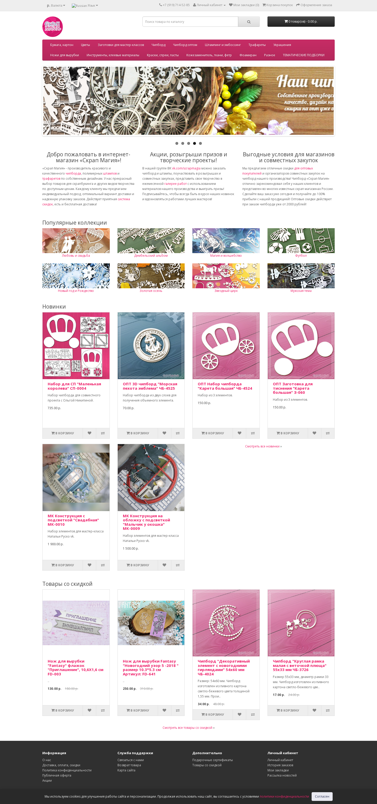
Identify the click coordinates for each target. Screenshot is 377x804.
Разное (269, 55)
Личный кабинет (280, 760)
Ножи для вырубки (64, 55)
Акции (47, 780)
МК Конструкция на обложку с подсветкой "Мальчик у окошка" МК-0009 (146, 522)
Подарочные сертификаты (212, 760)
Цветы (85, 45)
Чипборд (158, 45)
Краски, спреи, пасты (163, 55)
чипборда (73, 173)
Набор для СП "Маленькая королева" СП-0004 (74, 386)
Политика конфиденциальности (67, 770)
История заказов (280, 765)
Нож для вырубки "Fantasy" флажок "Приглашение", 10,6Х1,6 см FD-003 (75, 667)
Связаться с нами (130, 760)
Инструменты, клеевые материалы (113, 55)
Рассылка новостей (282, 775)
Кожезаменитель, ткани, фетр (209, 55)
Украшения (282, 45)
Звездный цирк (226, 291)
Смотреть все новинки (262, 446)
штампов (110, 173)
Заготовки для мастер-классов (121, 45)
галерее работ (175, 183)
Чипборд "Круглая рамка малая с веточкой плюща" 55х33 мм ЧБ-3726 (299, 665)
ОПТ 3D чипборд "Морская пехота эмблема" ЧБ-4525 (150, 386)
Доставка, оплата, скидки (61, 765)
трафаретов (51, 178)
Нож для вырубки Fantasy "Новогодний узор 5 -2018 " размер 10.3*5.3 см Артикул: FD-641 (150, 667)
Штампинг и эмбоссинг (223, 45)
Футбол (301, 255)
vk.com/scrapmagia (186, 168)
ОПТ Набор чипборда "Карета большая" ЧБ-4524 (225, 386)
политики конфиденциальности (284, 796)
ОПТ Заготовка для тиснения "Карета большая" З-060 (293, 388)
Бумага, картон (61, 45)
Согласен (322, 796)
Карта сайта (126, 770)
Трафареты (257, 45)
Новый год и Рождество (76, 291)
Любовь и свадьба (76, 255)
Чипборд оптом (185, 45)
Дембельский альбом (151, 255)
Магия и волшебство (226, 255)
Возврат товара (129, 765)
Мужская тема (301, 291)
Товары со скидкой (207, 765)
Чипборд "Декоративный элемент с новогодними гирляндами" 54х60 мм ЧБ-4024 (224, 667)
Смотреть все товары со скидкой (187, 727)
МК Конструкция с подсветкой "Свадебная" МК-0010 (73, 520)
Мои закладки (278, 770)
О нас (46, 760)
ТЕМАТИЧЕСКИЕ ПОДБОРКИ (303, 55)
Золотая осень (151, 291)
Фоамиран (248, 55)
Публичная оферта (56, 775)
